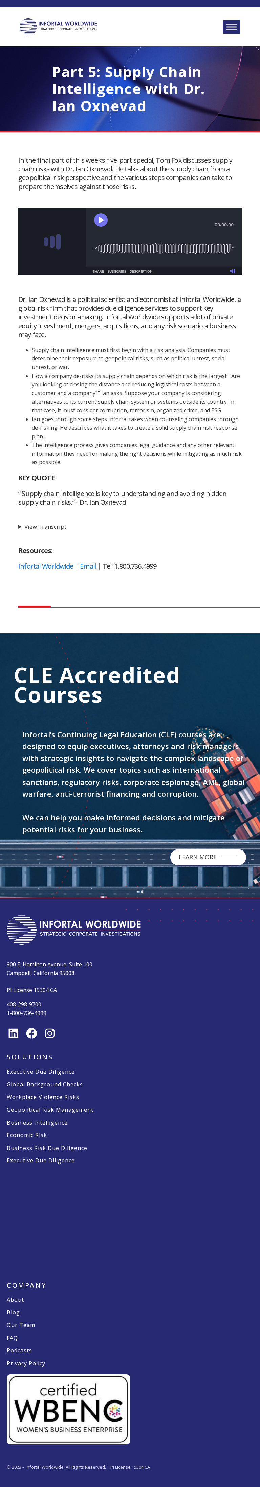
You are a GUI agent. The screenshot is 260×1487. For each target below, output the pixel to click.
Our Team (21, 1325)
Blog (13, 1313)
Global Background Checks (45, 1085)
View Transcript (45, 526)
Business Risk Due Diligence (47, 1148)
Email (88, 566)
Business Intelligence (37, 1123)
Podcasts (19, 1351)
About (15, 1300)
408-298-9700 (24, 1004)
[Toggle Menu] (231, 27)
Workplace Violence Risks (43, 1097)
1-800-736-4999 (26, 1013)
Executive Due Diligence (41, 1072)
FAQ (12, 1338)
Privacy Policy (26, 1364)
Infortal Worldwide (45, 566)
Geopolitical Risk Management (50, 1110)
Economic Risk (27, 1135)
